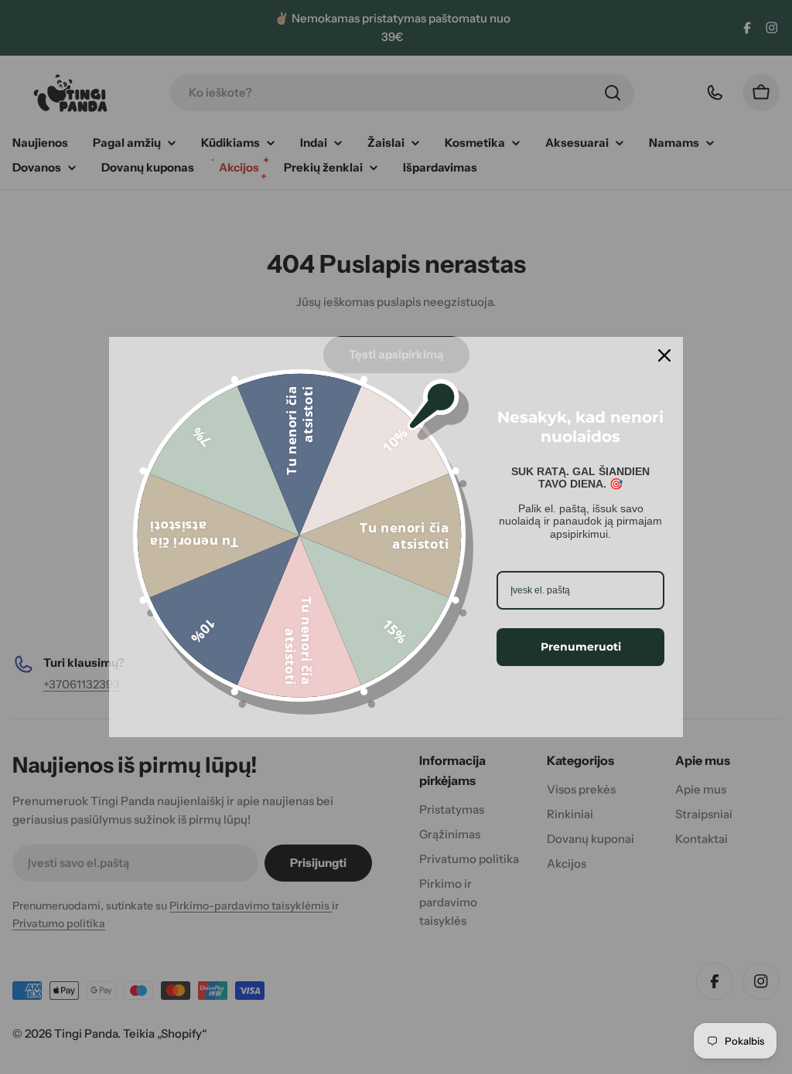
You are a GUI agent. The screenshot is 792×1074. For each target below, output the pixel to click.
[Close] (664, 355)
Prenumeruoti (581, 647)
